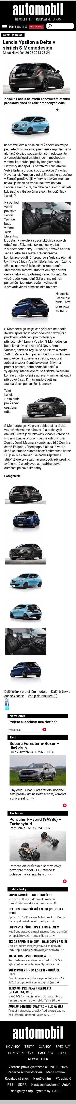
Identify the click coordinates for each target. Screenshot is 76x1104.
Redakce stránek (17, 1078)
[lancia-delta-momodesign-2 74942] (25, 493)
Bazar (63, 1053)
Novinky (13, 1047)
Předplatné (42, 19)
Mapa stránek (55, 1072)
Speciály (63, 1047)
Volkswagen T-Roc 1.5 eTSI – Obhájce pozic (34, 972)
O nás (57, 19)
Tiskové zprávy (20, 1053)
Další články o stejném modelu (25, 692)
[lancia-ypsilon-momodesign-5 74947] (25, 641)
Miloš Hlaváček (14, 53)
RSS (10, 1085)
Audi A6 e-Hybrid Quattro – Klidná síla (36, 1006)
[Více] (65, 806)
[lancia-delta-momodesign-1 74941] (25, 550)
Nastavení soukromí (45, 1085)
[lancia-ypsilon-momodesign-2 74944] (25, 671)
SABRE (57, 1091)
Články (45, 1047)
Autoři (66, 1085)
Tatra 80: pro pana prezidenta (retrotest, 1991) (30, 990)
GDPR (22, 1085)
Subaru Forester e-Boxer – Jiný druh (34, 745)
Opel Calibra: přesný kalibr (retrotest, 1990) (37, 911)
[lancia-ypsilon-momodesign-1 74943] (25, 520)
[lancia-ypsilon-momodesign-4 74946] (25, 611)
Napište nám (42, 1078)
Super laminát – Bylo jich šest (30, 894)
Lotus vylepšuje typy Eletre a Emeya (34, 927)
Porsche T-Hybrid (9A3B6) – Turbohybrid (35, 821)
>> (32, 798)
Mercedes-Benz (18, 26)
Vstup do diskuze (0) (42, 696)
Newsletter (23, 19)
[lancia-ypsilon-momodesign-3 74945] (25, 581)
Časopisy (46, 1053)
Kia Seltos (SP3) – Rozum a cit (30, 956)
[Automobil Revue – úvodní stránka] (38, 32)
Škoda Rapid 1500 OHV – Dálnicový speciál (38, 941)
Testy (29, 1047)
